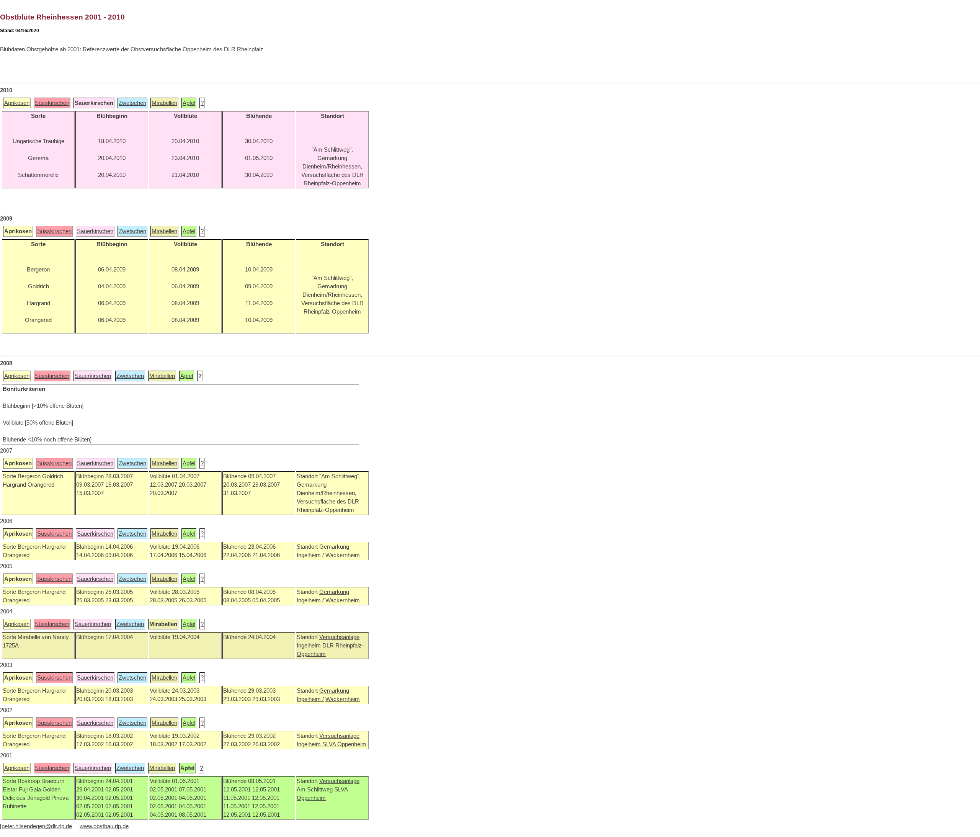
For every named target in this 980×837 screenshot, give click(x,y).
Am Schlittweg (315, 789)
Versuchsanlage (339, 637)
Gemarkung (334, 592)
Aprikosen (16, 103)
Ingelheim (309, 645)
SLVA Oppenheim (344, 744)
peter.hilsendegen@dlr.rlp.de (37, 826)
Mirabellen (164, 103)
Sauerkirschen (95, 231)
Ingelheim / (310, 600)
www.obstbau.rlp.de (104, 826)
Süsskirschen (52, 103)
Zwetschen (132, 103)
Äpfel (189, 103)
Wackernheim (342, 600)
